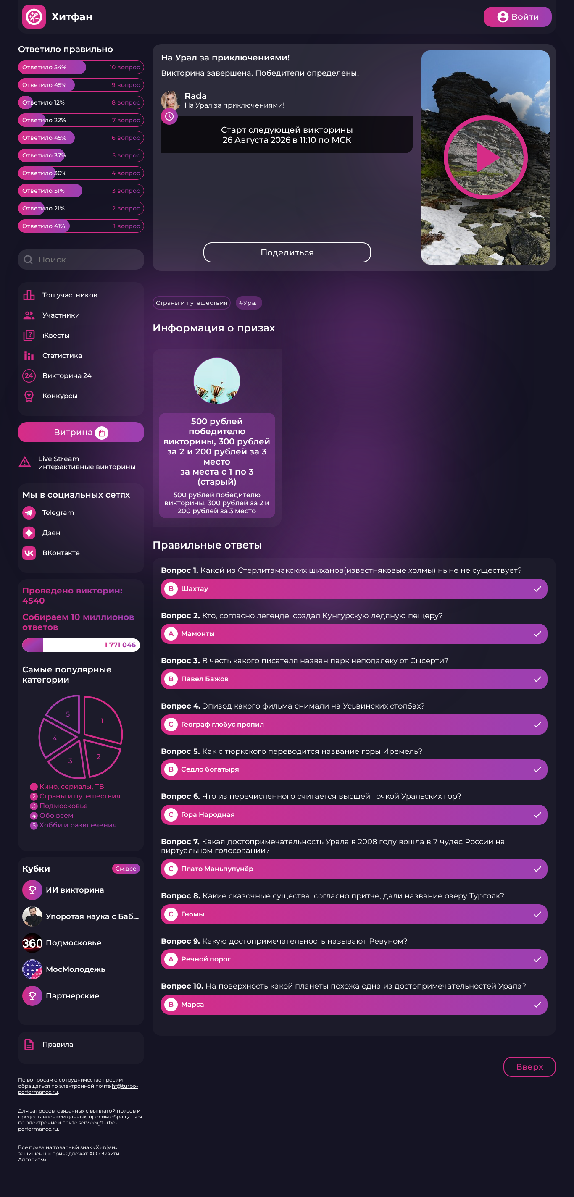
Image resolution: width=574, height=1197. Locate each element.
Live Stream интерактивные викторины (77, 463)
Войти (525, 17)
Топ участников (59, 295)
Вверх (529, 1067)
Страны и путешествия (191, 303)
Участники (51, 315)
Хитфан (72, 16)
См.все (126, 868)
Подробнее (81, 513)
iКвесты (46, 335)
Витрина (80, 432)
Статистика (52, 355)
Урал (251, 303)
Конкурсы (50, 396)
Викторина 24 (58, 376)
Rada (195, 96)
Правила (47, 1044)
